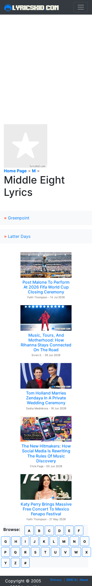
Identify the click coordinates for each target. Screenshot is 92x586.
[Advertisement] (46, 63)
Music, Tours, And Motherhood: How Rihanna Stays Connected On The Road (46, 343)
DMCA (71, 580)
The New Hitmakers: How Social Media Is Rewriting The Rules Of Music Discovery (46, 453)
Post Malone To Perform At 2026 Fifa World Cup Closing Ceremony (46, 287)
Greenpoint (18, 217)
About (83, 580)
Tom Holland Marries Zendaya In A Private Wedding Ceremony (46, 397)
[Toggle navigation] (81, 7)
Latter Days (19, 236)
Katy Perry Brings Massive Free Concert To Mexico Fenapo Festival (46, 509)
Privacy (56, 580)
